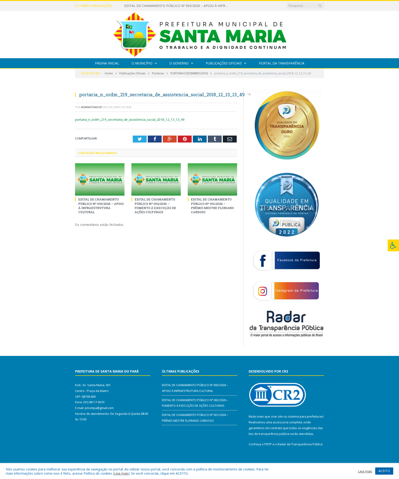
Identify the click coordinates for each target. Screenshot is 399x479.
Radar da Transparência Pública (300, 444)
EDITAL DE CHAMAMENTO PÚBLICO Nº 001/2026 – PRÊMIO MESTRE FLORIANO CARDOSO (212, 205)
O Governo (179, 63)
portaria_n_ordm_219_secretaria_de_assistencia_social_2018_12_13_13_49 (129, 119)
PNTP (268, 444)
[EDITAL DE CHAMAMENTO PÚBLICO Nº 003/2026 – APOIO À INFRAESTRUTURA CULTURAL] (99, 179)
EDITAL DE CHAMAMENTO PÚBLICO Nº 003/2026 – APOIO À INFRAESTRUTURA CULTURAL (101, 205)
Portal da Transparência (281, 63)
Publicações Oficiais (224, 63)
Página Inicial (107, 63)
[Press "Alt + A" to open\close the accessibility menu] (393, 245)
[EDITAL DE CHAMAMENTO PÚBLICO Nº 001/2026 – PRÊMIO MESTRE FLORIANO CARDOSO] (212, 179)
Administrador (91, 107)
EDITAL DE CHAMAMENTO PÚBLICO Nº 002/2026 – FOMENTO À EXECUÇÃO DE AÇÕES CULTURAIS (177, 6)
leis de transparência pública (269, 434)
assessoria (280, 422)
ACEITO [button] (384, 471)
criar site (277, 416)
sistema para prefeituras (305, 416)
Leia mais (121, 473)
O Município (142, 63)
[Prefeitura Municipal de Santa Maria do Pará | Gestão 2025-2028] (199, 33)
